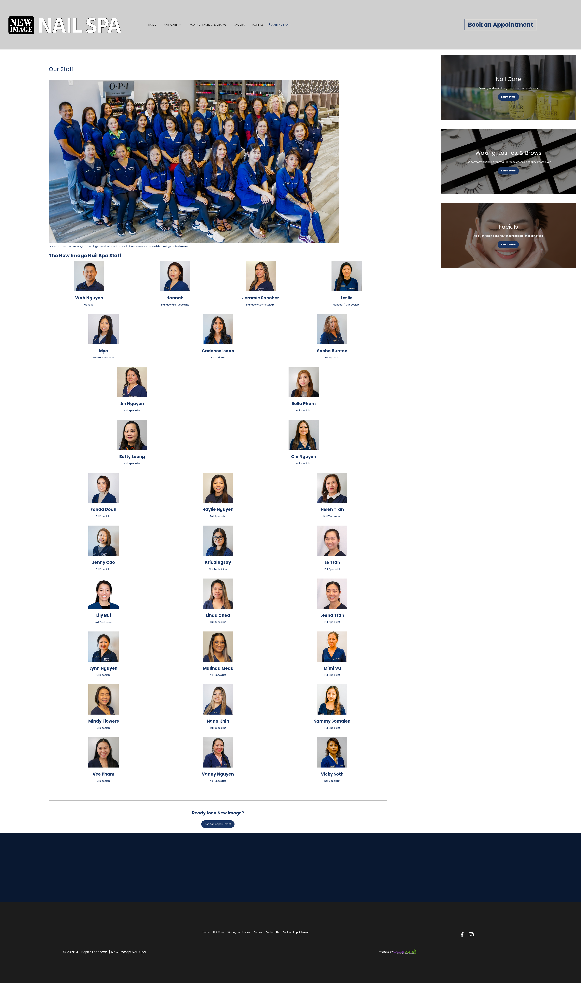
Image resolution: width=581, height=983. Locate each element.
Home (206, 932)
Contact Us (272, 932)
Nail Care (218, 932)
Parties (258, 932)
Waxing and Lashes (239, 932)
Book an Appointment (500, 25)
